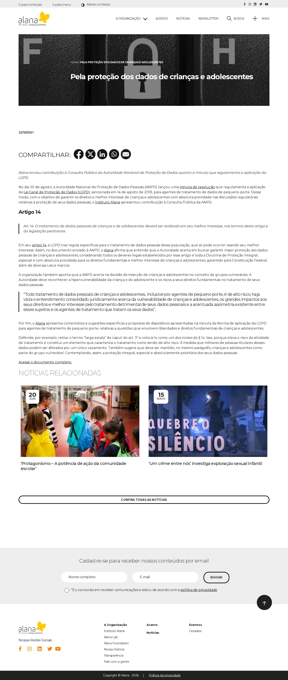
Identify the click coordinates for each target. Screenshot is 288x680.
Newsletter (208, 18)
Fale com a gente (116, 662)
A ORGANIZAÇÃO (128, 18)
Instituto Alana (107, 202)
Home (74, 62)
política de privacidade (198, 590)
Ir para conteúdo (30, 4)
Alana (108, 250)
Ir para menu (61, 4)
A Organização (115, 625)
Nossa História (114, 649)
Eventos (195, 625)
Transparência (113, 655)
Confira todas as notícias (144, 499)
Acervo (162, 18)
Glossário (195, 631)
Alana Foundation (116, 643)
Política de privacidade (164, 675)
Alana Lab (111, 637)
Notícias (183, 18)
